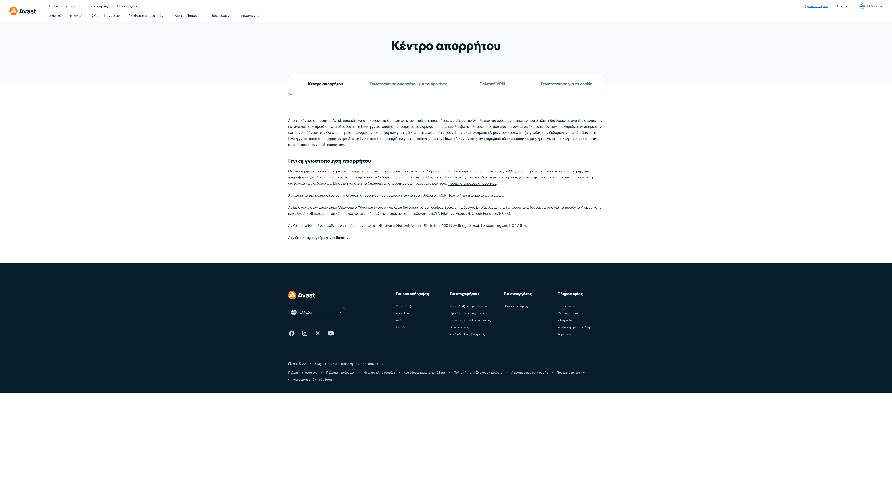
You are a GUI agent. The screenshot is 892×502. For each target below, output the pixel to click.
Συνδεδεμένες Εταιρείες (467, 334)
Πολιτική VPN (492, 83)
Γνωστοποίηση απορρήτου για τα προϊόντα (409, 83)
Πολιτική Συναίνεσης (460, 138)
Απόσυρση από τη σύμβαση (312, 380)
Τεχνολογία (566, 334)
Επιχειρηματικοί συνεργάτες (470, 320)
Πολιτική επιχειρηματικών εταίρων (475, 195)
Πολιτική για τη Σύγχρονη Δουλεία (478, 373)
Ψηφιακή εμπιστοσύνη (574, 327)
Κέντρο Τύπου (567, 320)
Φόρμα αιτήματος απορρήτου (472, 183)
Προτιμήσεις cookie (571, 373)
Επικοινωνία (566, 306)
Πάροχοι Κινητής (516, 306)
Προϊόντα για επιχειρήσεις (469, 313)
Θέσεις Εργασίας (570, 313)
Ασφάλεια (403, 313)
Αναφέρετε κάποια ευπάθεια (424, 373)
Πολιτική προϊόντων (340, 373)
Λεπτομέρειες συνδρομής (529, 373)
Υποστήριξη (404, 306)
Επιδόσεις (403, 327)
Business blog (459, 327)
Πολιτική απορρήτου (303, 373)
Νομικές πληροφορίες (379, 373)
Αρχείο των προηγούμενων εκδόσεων (318, 237)
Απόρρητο (403, 320)
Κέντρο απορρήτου (325, 83)
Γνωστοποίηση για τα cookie (566, 83)
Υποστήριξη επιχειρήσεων (468, 306)
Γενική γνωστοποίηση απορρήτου (388, 126)
